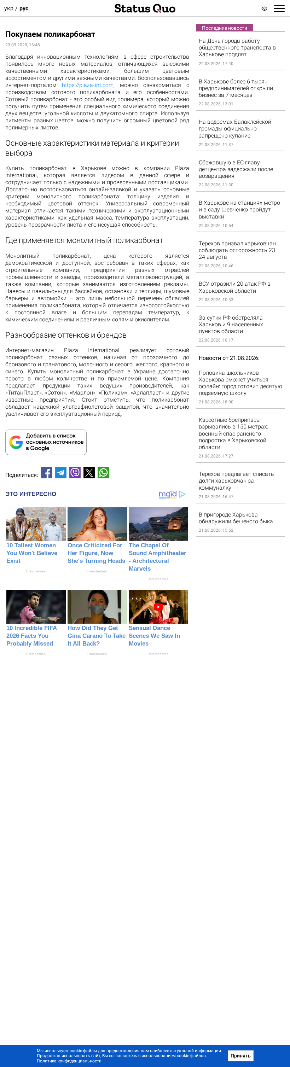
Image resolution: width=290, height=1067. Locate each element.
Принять (241, 1056)
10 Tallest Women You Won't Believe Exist (31, 553)
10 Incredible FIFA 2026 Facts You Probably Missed (31, 636)
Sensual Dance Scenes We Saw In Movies (154, 636)
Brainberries (36, 571)
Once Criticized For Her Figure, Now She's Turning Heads (96, 553)
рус (23, 8)
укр (8, 8)
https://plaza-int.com (88, 85)
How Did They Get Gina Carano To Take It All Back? (97, 636)
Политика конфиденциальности (69, 1061)
